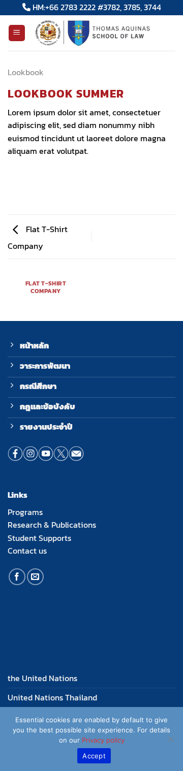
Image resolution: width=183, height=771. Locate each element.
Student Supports (39, 538)
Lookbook (26, 72)
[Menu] (17, 33)
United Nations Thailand (52, 697)
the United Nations (42, 678)
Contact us (27, 550)
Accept (94, 756)
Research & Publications (52, 525)
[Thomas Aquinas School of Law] (101, 33)
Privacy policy (103, 740)
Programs (25, 512)
